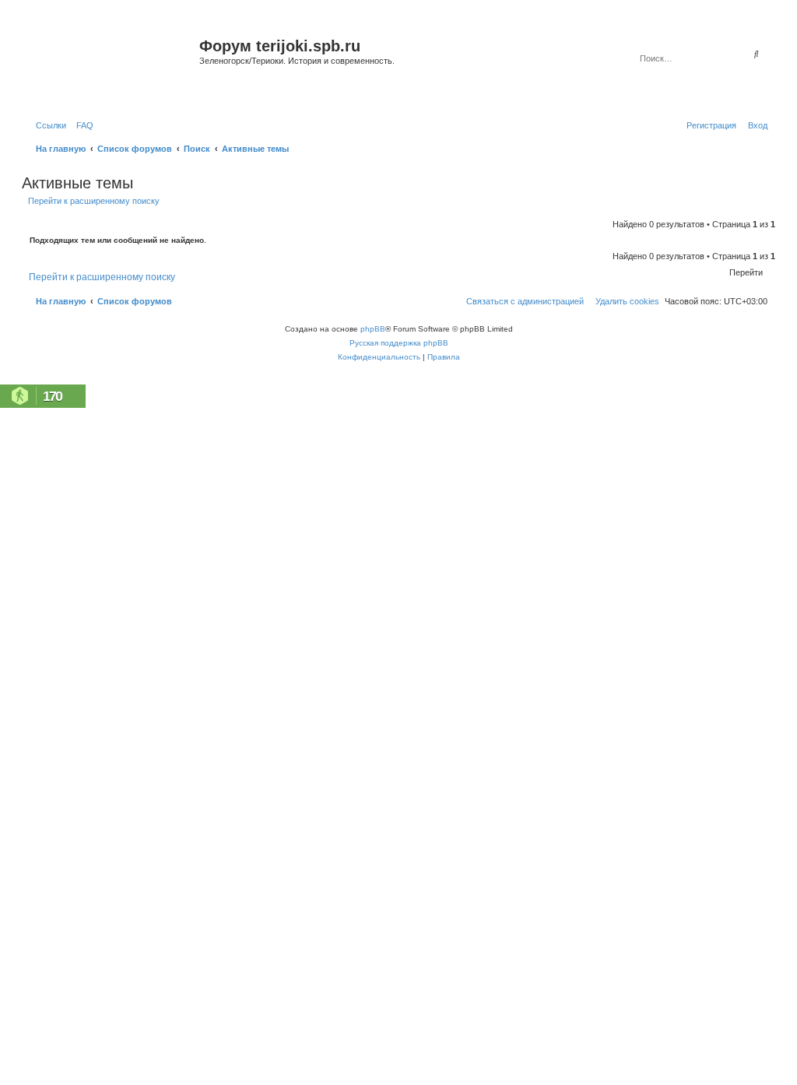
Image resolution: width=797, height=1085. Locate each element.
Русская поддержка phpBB (398, 343)
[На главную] (112, 65)
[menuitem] (81, 125)
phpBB (372, 329)
